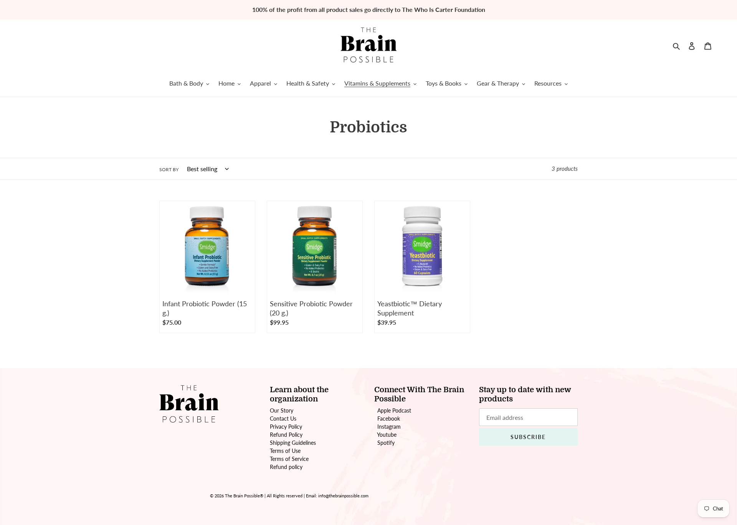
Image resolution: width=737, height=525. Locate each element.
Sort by (168, 169)
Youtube (387, 434)
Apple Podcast (394, 410)
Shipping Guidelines (293, 442)
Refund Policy (286, 434)
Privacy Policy (286, 426)
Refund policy (286, 467)
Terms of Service (289, 459)
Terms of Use (285, 450)
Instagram (389, 426)
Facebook (388, 418)
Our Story (281, 410)
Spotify (386, 442)
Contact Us (283, 418)
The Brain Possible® (244, 495)
